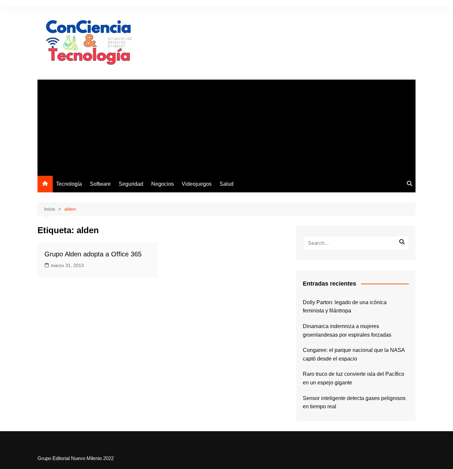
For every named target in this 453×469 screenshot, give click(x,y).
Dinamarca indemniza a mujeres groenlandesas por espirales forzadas (347, 330)
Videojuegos (197, 184)
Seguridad (131, 184)
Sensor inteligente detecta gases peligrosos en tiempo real (354, 402)
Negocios (162, 184)
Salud (226, 184)
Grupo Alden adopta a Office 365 (93, 254)
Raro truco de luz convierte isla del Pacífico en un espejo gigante (353, 378)
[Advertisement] (226, 126)
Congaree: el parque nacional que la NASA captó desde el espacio (354, 354)
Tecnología (69, 184)
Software (100, 184)
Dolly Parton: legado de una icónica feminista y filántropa (345, 307)
